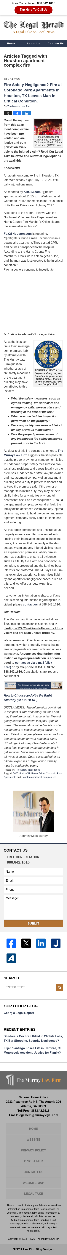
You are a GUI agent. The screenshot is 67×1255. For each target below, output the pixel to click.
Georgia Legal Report (19, 1012)
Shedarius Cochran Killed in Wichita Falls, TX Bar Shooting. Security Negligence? (33, 1038)
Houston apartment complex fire (39, 777)
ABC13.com (32, 191)
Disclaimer (33, 1161)
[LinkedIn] (41, 943)
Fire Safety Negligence (27, 769)
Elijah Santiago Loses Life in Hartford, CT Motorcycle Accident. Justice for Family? (33, 1050)
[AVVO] (11, 958)
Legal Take (33, 1193)
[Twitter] (26, 943)
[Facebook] (11, 943)
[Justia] (55, 943)
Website (33, 1139)
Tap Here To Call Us (33, 9)
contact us (30, 604)
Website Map (33, 1182)
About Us (33, 43)
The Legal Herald (33, 27)
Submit (33, 923)
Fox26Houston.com (18, 233)
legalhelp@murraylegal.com (38, 1115)
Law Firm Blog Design (32, 1249)
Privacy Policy (33, 1150)
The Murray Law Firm (47, 1238)
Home (11, 43)
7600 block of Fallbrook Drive (28, 773)
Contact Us (56, 43)
